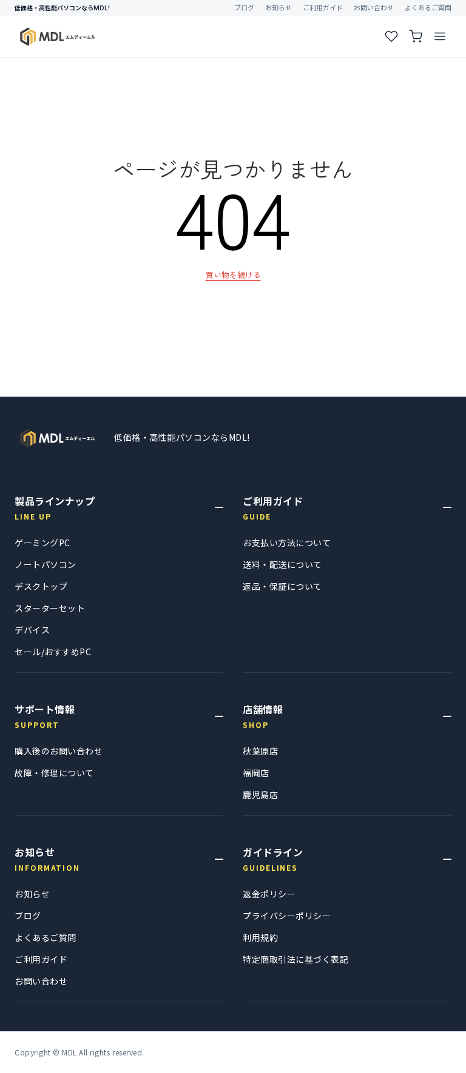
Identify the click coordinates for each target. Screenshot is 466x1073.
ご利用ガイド (323, 8)
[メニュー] (439, 36)
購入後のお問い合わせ (59, 751)
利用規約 (260, 937)
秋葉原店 (260, 751)
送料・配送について (282, 564)
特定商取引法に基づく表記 (295, 959)
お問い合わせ (374, 8)
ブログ (244, 8)
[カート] (415, 36)
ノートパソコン (45, 564)
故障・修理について (54, 773)
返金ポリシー (269, 894)
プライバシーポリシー (287, 916)
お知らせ (278, 8)
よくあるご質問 (428, 8)
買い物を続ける (233, 274)
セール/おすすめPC (53, 651)
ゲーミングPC (42, 542)
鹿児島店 (260, 794)
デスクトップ (41, 586)
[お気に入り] (391, 36)
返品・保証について (282, 586)
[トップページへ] (57, 438)
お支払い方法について (287, 542)
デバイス (32, 630)
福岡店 (256, 773)
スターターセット (50, 608)
